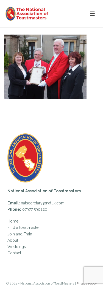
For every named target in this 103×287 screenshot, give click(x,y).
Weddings (16, 246)
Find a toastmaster (23, 227)
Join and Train (19, 234)
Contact (14, 253)
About (12, 240)
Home (12, 221)
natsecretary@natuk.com (43, 203)
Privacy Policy (87, 283)
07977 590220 (34, 209)
